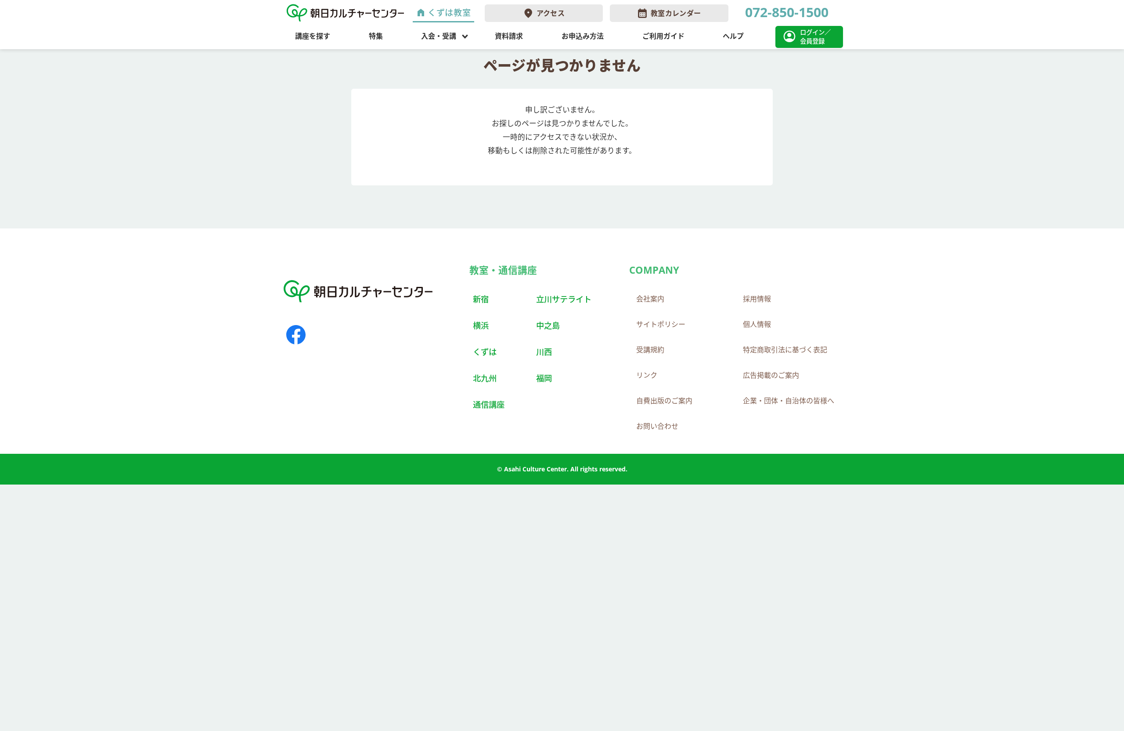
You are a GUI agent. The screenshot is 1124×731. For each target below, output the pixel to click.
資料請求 (509, 36)
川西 (544, 351)
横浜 (481, 325)
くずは (485, 351)
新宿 (481, 298)
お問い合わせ (657, 426)
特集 (376, 36)
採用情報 (757, 299)
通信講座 (488, 404)
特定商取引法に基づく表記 (785, 350)
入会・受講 (438, 36)
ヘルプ (733, 36)
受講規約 (650, 350)
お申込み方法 (583, 36)
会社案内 (650, 299)
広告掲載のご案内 (771, 375)
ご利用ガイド (663, 36)
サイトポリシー (660, 324)
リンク (646, 375)
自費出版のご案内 (664, 400)
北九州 (485, 378)
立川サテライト (563, 298)
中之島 (548, 325)
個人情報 (757, 324)
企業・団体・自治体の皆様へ (788, 400)
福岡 (544, 378)
